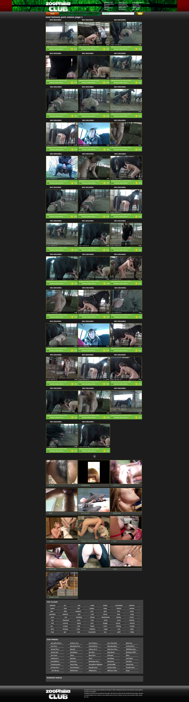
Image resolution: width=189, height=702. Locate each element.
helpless (93, 629)
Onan (127, 670)
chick (107, 620)
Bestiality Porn (109, 4)
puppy (93, 608)
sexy (80, 620)
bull (53, 623)
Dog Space (110, 652)
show (133, 611)
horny (133, 617)
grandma (54, 614)
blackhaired (107, 617)
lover (107, 626)
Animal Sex (136, 7)
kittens (120, 608)
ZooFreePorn (92, 646)
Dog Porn (72, 661)
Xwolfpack (107, 7)
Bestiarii (72, 658)
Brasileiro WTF (130, 652)
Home (52, 14)
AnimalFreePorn (138, 2)
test (80, 614)
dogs (107, 608)
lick (80, 608)
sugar (107, 629)
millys (133, 632)
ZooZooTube (110, 667)
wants (53, 608)
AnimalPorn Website (94, 664)
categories (66, 14)
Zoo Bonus (122, 9)
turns (120, 620)
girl (67, 632)
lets (80, 605)
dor (53, 620)
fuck (80, 629)
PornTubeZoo (73, 667)
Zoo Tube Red (111, 643)
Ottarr (106, 9)
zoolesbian (120, 605)
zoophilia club (58, 6)
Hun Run (90, 652)
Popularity (80, 14)
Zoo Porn (136, 4)
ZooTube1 (128, 658)
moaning (51, 49)
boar (53, 632)
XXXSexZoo (91, 670)
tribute (93, 617)
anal (93, 623)
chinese (133, 605)
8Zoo (126, 655)
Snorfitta (128, 661)
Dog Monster (91, 667)
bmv (93, 620)
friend (106, 614)
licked (106, 605)
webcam (67, 614)
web (80, 632)
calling (56, 49)
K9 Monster (73, 670)
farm (53, 629)
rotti (120, 629)
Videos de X (91, 649)
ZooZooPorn (129, 646)
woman (133, 608)
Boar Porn (90, 655)
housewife (93, 632)
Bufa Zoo (128, 643)
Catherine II (122, 2)
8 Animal (109, 655)
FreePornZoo (129, 667)
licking (120, 626)
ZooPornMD (110, 664)
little (67, 611)
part (53, 611)
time (120, 614)
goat (53, 617)
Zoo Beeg (109, 658)
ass (106, 632)
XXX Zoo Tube (111, 670)
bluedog (80, 617)
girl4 (120, 632)
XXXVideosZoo (130, 649)
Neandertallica (111, 646)
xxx (67, 605)
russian (67, 623)
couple (67, 626)
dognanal (67, 620)
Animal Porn (137, 6)
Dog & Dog (72, 664)
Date (93, 14)
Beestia (106, 6)
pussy (120, 623)
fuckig (133, 626)
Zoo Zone (136, 9)
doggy (106, 623)
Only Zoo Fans (111, 649)
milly (133, 629)
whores (133, 623)
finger (93, 626)
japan (80, 623)
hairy (133, 614)
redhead (53, 605)
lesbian (133, 620)
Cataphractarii (123, 6)
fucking (67, 629)
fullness (61, 49)
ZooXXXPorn (122, 4)
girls (107, 611)
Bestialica (109, 661)
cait (67, 617)
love (93, 611)
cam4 (93, 605)
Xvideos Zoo (108, 2)
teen (67, 608)
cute (80, 626)
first (120, 611)
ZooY (89, 658)
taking (120, 617)
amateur (80, 611)
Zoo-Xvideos (91, 643)
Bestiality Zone (92, 661)
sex (53, 626)
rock (93, 614)
